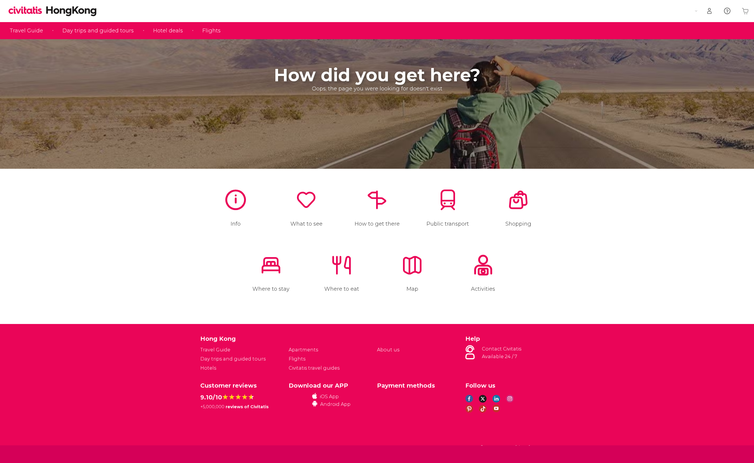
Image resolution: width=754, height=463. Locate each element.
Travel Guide (26, 30)
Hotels (208, 368)
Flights (211, 30)
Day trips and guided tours (98, 30)
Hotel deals (168, 30)
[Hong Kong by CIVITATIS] (27, 10)
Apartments (303, 350)
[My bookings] (710, 11)
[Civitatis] (215, 454)
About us (388, 350)
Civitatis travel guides (314, 368)
